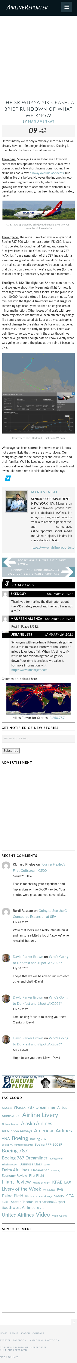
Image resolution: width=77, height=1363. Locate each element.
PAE (60, 1189)
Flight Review (16, 1182)
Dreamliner (40, 1170)
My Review (49, 1190)
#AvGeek (7, 1108)
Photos (29, 1196)
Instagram (36, 1340)
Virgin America (59, 1216)
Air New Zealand (10, 1124)
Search (25, 1333)
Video (43, 1215)
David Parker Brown (28, 956)
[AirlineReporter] (38, 8)
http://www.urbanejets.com (29, 670)
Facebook (19, 1340)
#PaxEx (19, 1107)
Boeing (20, 1138)
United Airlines (18, 1215)
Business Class (30, 1164)
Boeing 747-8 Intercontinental (17, 1145)
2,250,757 (57, 718)
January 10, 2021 (59, 618)
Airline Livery (40, 1115)
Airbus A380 (11, 1116)
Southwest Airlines (18, 1207)
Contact (38, 1333)
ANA (6, 1139)
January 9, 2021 (60, 593)
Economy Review (14, 1175)
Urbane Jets (21, 634)
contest (47, 1165)
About (14, 1333)
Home (3, 1333)
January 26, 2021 (59, 634)
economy (55, 1170)
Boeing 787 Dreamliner (24, 1158)
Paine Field (12, 1196)
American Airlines (53, 1131)
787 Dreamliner (41, 1108)
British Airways (10, 1165)
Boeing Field (55, 1159)
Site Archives (9, 1357)
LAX (67, 1182)
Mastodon (52, 1340)
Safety (59, 1196)
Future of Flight (41, 1182)
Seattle (5, 1202)
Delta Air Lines (15, 1170)
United (40, 1208)
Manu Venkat (41, 121)
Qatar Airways (44, 1196)
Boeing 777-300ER (48, 1144)
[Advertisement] (38, 59)
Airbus (62, 1107)
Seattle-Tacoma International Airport (38, 1202)
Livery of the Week (21, 1189)
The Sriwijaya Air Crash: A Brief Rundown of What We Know (38, 109)
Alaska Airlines (36, 1123)
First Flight (36, 1175)
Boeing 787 (15, 1150)
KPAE (57, 1182)
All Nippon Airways (17, 1131)
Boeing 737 (38, 1139)
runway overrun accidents (47, 173)
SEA (70, 1196)
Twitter (5, 1340)
